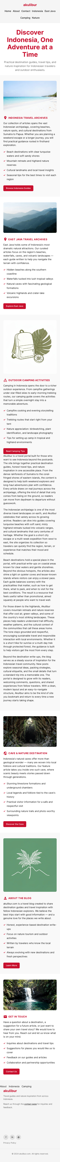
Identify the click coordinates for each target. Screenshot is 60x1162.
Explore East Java (14, 306)
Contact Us (11, 1071)
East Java (50, 11)
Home (8, 11)
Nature (36, 17)
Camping (25, 17)
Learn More (11, 965)
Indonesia (37, 11)
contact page (30, 1104)
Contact (25, 11)
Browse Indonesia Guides (18, 188)
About (16, 11)
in (12, 1137)
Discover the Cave (15, 824)
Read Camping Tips (15, 451)
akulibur (30, 5)
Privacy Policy (9, 1143)
